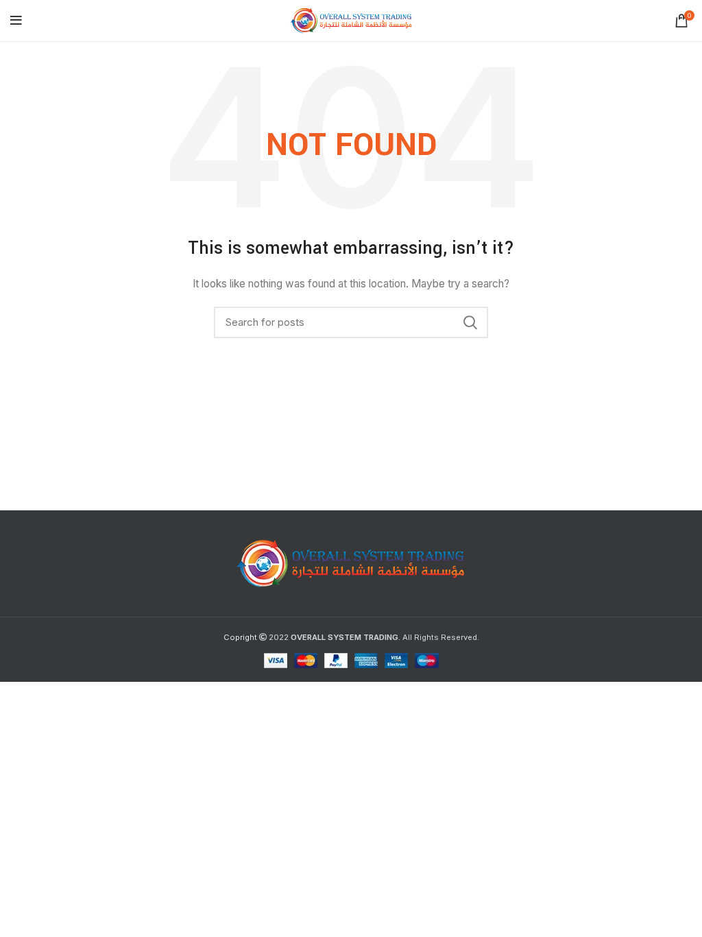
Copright (240, 637)
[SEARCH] (469, 322)
